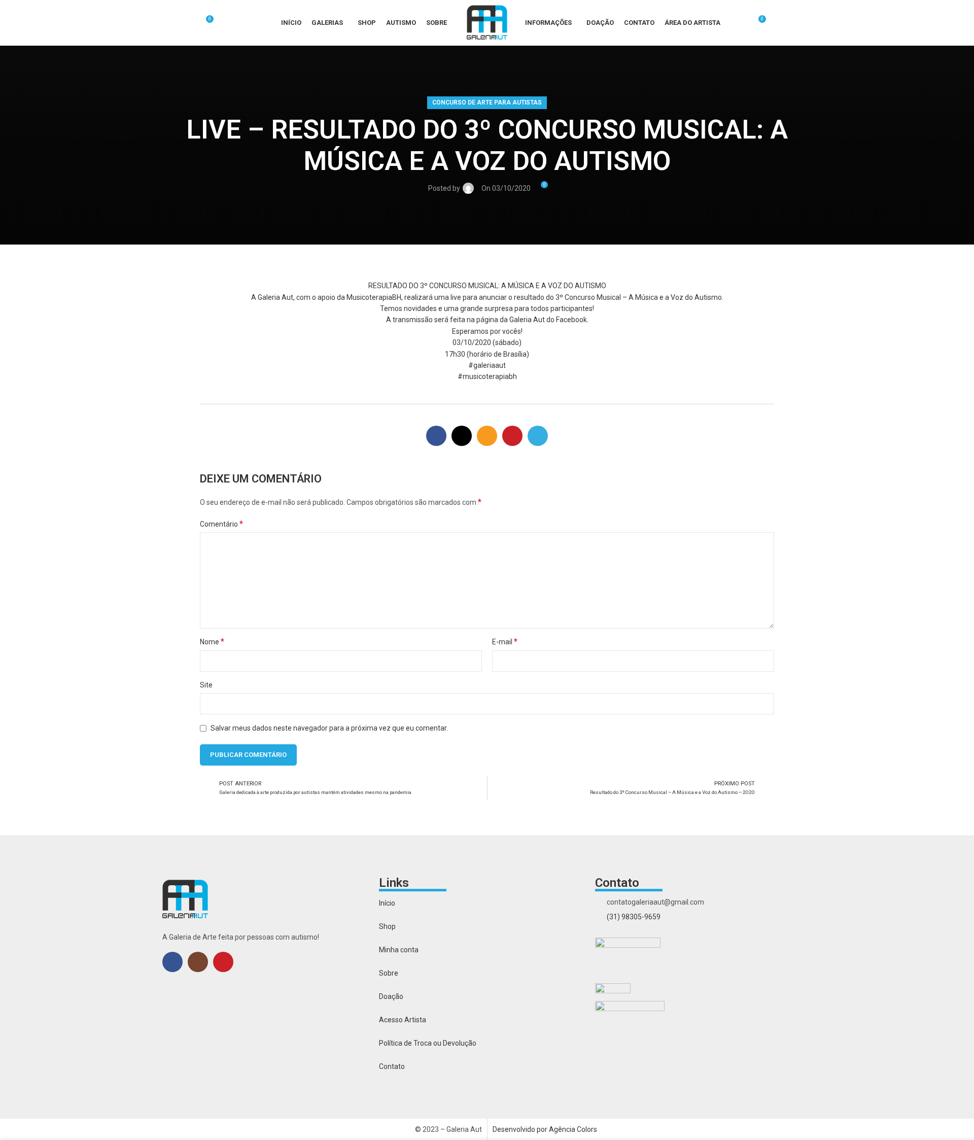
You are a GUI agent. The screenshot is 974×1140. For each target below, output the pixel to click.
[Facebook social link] (436, 436)
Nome (212, 641)
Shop (387, 926)
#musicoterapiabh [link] (487, 376)
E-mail (504, 641)
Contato (392, 1066)
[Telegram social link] (538, 436)
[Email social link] (487, 436)
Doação (391, 996)
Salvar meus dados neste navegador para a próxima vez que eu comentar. (329, 728)
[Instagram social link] (198, 962)
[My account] (739, 23)
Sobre (388, 973)
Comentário (221, 524)
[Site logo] (487, 22)
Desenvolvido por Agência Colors (545, 1129)
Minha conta (399, 950)
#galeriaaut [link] (487, 365)
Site (206, 685)
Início (387, 903)
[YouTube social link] (223, 962)
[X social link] (461, 436)
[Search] (188, 23)
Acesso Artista (402, 1020)
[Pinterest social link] (512, 436)
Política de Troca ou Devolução (427, 1043)
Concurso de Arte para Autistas (487, 102)
